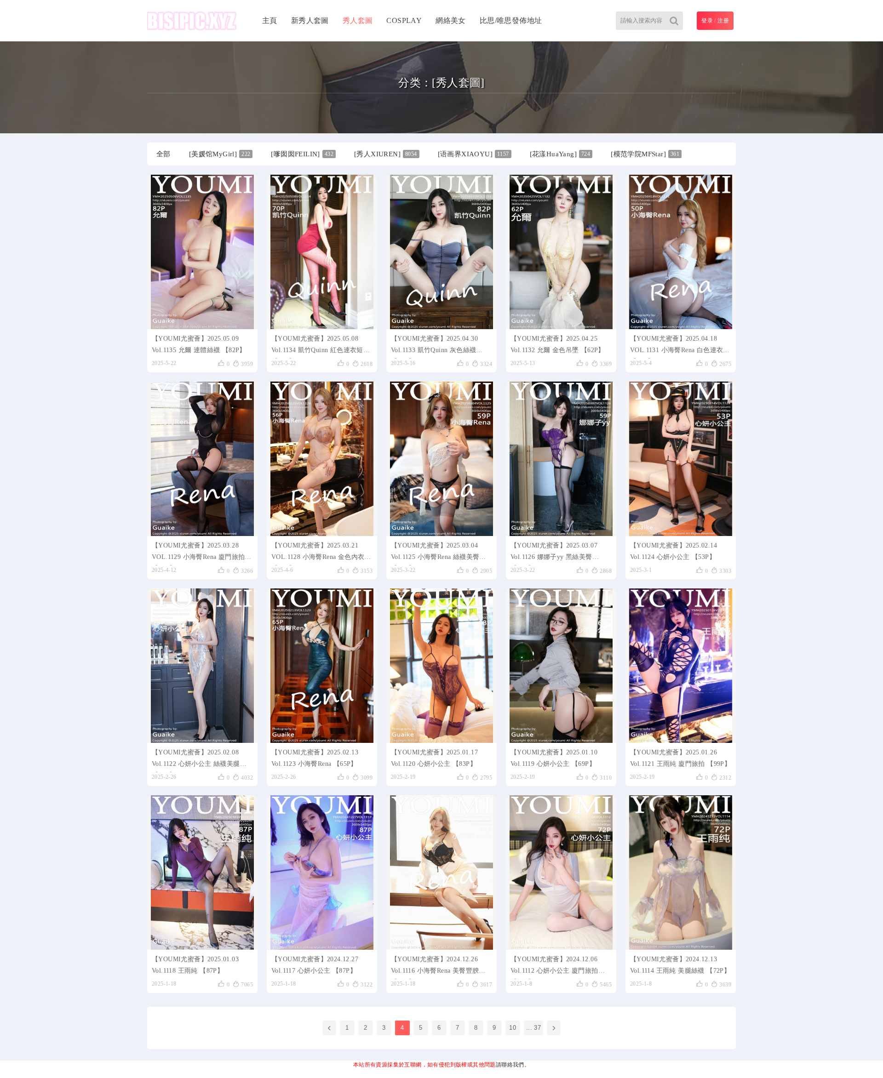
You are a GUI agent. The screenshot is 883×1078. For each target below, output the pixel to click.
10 (512, 1027)
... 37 (533, 1027)
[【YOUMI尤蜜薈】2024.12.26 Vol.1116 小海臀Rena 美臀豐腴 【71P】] (441, 872)
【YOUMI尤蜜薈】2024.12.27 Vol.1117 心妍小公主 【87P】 (314, 965)
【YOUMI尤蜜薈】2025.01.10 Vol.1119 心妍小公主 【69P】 (553, 758)
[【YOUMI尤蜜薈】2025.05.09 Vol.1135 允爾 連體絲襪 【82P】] (202, 252)
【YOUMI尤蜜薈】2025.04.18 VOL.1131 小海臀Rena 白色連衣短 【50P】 (680, 347)
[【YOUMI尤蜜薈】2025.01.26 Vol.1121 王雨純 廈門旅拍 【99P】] (680, 665)
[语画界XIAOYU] (473, 154)
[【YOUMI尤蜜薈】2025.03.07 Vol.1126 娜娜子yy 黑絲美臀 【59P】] (561, 459)
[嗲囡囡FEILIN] (302, 154)
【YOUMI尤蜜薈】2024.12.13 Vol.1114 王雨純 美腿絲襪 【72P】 (680, 965)
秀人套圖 (358, 20)
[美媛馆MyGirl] (220, 154)
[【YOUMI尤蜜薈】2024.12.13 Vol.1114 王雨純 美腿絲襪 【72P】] (680, 872)
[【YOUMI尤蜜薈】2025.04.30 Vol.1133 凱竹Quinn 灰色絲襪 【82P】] (441, 252)
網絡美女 (451, 20)
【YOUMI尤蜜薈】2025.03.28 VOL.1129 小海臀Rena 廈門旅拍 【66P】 (198, 553)
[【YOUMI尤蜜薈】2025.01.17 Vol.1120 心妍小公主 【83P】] (441, 665)
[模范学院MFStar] (645, 154)
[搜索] (674, 20)
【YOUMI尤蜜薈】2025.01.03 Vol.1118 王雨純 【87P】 (195, 965)
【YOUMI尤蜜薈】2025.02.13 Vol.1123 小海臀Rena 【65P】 (314, 758)
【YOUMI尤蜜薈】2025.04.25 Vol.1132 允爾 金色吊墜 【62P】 (557, 344)
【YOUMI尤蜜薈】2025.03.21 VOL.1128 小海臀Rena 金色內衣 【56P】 (317, 553)
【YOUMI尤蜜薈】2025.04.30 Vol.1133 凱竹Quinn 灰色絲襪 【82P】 (434, 347)
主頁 (269, 20)
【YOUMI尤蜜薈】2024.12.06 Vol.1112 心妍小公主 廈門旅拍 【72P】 (554, 967)
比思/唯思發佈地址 (511, 20)
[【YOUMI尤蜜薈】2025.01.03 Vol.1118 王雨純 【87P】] (202, 872)
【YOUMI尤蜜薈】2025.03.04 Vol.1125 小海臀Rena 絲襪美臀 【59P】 (435, 553)
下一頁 (554, 1028)
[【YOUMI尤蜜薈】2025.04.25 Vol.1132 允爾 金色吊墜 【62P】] (561, 252)
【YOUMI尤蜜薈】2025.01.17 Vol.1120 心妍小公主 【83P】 (434, 758)
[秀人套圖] (458, 83)
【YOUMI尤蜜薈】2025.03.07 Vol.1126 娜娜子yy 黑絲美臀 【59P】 (553, 553)
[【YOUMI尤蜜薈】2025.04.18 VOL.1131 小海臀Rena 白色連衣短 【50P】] (680, 252)
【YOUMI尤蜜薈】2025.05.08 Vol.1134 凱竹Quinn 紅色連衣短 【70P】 (317, 347)
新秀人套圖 (310, 20)
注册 (723, 20)
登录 (707, 20)
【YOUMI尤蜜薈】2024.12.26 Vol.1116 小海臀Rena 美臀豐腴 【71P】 (435, 967)
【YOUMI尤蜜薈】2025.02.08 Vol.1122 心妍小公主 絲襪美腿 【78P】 (196, 760)
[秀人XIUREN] (385, 154)
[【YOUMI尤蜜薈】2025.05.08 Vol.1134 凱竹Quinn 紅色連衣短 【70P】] (322, 252)
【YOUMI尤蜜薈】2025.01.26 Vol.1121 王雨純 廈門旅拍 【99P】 (680, 758)
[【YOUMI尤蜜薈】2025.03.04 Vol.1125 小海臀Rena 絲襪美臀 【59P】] (441, 459)
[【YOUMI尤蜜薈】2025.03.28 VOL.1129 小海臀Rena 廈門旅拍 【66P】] (202, 459)
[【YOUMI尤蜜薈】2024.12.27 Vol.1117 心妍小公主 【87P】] (322, 872)
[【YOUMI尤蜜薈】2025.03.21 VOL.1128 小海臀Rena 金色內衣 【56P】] (322, 459)
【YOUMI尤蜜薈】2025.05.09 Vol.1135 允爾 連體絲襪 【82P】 (199, 344)
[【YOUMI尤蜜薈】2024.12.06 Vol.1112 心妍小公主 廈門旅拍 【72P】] (561, 872)
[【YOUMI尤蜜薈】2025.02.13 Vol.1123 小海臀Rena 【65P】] (322, 665)
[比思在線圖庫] (192, 20)
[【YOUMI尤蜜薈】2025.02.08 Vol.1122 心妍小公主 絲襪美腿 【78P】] (202, 665)
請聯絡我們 (510, 1064)
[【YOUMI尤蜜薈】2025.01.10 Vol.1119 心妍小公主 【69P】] (561, 665)
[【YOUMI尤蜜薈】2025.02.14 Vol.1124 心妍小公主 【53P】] (680, 459)
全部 (163, 154)
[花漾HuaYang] (560, 154)
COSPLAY (404, 20)
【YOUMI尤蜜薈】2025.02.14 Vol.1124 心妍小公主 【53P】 (673, 551)
